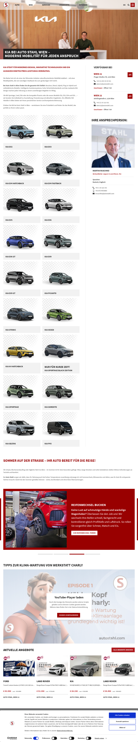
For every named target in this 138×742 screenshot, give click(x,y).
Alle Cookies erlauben (122, 715)
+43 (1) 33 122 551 (102, 102)
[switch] (54, 738)
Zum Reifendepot (80, 535)
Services (46, 5)
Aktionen (83, 5)
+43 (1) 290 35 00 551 (103, 81)
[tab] (45, 554)
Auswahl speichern (122, 721)
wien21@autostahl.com (104, 84)
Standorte (64, 5)
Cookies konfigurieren (68, 615)
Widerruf (122, 727)
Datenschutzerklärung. (65, 730)
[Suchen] (128, 5)
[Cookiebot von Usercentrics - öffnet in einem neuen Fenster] (12, 738)
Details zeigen (99, 738)
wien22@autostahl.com (104, 105)
